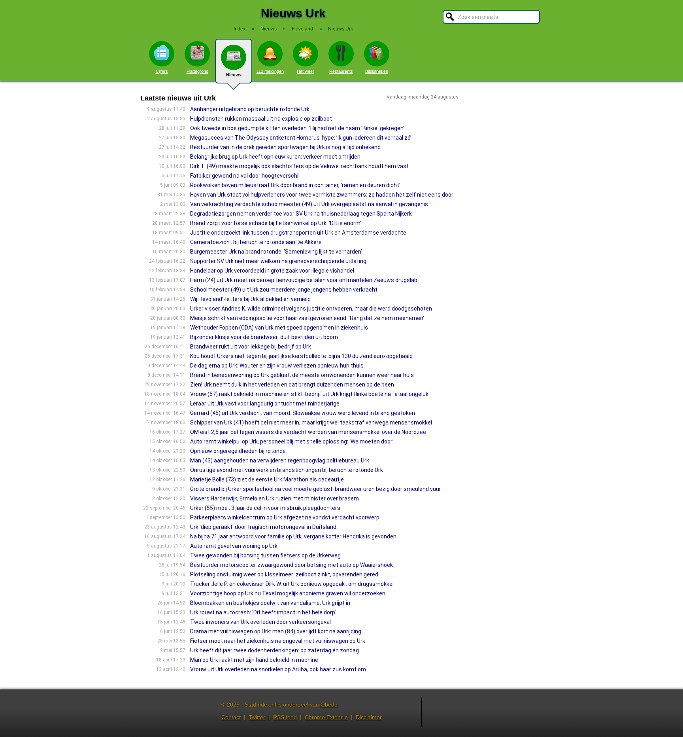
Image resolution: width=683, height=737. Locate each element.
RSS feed (285, 717)
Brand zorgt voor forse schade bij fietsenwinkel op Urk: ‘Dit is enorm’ (275, 223)
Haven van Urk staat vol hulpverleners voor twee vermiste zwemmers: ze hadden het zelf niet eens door (321, 194)
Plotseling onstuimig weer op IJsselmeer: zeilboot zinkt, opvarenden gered (284, 574)
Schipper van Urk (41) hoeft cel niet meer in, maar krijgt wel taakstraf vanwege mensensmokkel (311, 422)
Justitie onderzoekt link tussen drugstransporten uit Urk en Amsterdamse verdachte (298, 232)
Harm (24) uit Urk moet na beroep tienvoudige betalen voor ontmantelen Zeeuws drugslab (303, 280)
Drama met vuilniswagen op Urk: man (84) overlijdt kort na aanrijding (275, 631)
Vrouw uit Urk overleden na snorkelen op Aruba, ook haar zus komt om (278, 669)
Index (239, 29)
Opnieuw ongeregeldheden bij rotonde (238, 451)
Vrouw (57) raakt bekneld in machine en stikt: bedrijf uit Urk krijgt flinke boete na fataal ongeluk (309, 394)
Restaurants (341, 71)
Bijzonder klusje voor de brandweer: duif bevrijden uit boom (264, 337)
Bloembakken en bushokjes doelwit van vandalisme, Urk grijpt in (270, 603)
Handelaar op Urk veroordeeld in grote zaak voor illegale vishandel (272, 270)
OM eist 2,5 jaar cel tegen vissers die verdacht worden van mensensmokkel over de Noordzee (308, 432)
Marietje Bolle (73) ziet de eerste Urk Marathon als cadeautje (267, 479)
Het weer (305, 71)
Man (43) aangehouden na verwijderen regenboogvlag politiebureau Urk (279, 460)
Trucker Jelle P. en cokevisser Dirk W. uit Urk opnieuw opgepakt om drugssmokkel (292, 584)
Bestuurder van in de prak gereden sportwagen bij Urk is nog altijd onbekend (285, 147)
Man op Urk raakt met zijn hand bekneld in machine (254, 660)
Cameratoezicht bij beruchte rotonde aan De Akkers (256, 242)
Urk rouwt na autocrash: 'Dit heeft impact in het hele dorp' (263, 612)
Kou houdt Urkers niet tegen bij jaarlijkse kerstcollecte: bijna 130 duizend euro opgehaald (301, 356)
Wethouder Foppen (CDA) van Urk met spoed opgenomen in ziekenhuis (279, 327)
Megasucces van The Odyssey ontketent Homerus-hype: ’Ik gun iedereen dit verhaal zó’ (300, 138)
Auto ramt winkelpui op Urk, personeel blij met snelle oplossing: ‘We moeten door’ (292, 441)
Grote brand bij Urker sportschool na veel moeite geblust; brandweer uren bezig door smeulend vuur (315, 489)
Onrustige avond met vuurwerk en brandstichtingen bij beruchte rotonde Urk (286, 470)
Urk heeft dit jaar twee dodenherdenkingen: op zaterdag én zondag (274, 650)
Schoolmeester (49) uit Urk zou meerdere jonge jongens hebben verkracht (283, 289)
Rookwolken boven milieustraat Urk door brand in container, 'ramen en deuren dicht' (295, 185)
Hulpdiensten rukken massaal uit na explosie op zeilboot (261, 119)
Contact (231, 717)
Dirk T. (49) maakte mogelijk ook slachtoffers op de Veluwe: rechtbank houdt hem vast (299, 166)
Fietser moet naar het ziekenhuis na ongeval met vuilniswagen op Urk (277, 641)
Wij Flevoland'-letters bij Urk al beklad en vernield (250, 299)
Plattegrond (197, 71)
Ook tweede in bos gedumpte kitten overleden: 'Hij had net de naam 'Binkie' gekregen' (297, 128)
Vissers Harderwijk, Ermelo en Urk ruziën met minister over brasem (274, 498)
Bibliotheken (376, 71)
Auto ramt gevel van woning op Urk (233, 546)
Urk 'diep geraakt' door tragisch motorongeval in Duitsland (263, 527)
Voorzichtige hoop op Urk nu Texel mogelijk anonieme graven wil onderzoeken (287, 593)
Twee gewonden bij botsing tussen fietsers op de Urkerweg (265, 555)
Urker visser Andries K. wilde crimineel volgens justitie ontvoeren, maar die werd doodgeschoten (311, 308)
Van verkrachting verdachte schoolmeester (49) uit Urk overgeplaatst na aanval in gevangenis (309, 204)
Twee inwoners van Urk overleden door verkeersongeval (260, 622)
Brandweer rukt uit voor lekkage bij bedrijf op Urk (250, 346)
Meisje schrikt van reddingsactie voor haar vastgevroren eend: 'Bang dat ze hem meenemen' (307, 318)
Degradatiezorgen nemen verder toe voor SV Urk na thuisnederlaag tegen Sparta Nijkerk (301, 213)
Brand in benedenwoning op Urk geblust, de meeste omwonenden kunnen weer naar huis (302, 375)
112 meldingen (270, 71)
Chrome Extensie (326, 717)
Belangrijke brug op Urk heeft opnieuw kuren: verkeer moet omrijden (275, 156)
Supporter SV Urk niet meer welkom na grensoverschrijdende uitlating (278, 261)
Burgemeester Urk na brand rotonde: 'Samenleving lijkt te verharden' (276, 251)
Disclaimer (369, 717)
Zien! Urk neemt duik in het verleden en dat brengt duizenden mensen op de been (292, 384)
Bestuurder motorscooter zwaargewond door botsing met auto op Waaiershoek (291, 565)
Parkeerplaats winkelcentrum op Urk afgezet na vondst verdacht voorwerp (284, 517)
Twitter (257, 717)
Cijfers (162, 71)
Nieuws (234, 74)
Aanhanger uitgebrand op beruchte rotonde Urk (249, 109)
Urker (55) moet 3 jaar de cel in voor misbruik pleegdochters (265, 508)
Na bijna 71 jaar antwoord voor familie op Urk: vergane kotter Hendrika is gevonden (293, 536)
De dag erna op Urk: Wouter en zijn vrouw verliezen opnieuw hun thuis (277, 365)
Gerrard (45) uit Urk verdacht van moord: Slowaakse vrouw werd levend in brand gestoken (302, 413)
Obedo (329, 704)
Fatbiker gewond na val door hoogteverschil (245, 175)
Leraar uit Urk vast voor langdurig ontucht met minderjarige (265, 403)
